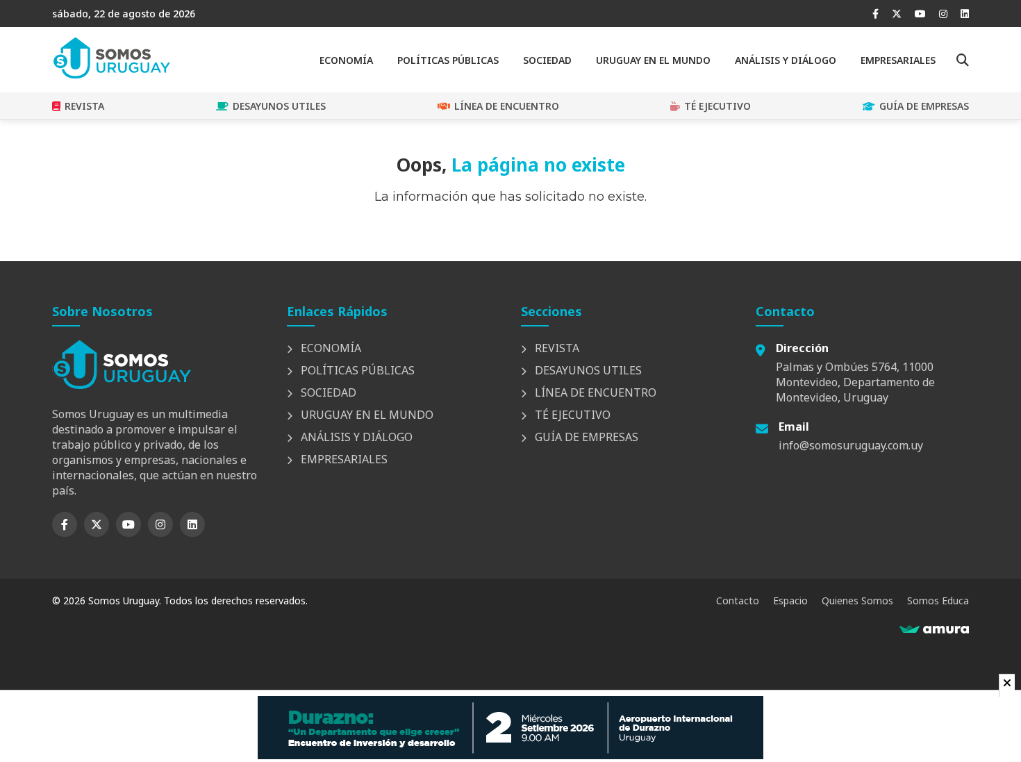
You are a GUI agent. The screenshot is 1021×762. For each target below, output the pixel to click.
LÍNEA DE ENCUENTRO (506, 106)
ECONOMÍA (346, 60)
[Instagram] (943, 13)
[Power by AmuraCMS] (934, 629)
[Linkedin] (965, 13)
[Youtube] (920, 13)
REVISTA (84, 106)
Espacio (790, 600)
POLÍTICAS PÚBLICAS (448, 60)
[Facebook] (875, 13)
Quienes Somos (857, 600)
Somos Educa (938, 600)
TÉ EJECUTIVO (717, 106)
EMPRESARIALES (898, 60)
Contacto (737, 600)
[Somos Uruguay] (111, 74)
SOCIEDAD (547, 60)
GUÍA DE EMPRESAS (924, 106)
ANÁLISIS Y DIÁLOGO (785, 60)
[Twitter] (897, 13)
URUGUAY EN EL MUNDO (653, 60)
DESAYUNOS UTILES (279, 106)
